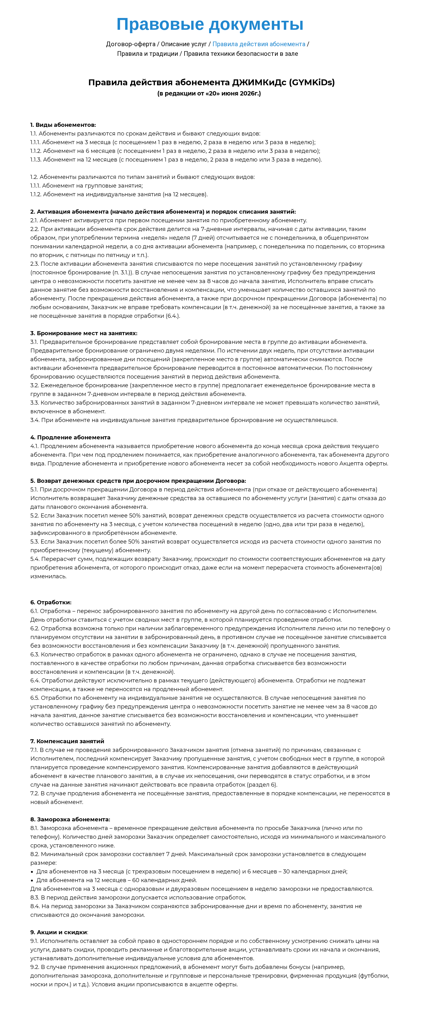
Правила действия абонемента (258, 44)
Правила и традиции (147, 53)
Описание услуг (184, 44)
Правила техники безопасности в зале (241, 53)
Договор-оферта (130, 44)
